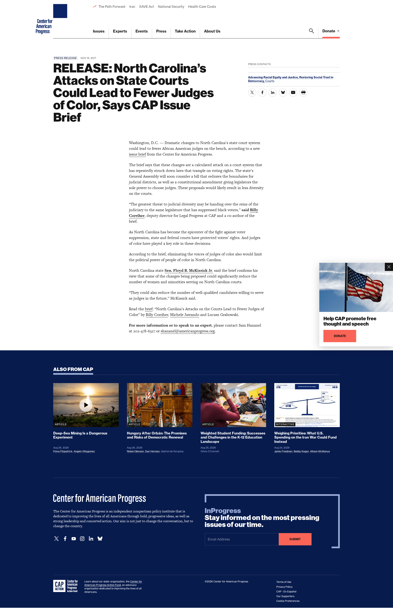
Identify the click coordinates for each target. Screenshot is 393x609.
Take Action (185, 31)
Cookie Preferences (287, 600)
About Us (212, 31)
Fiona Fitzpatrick (62, 451)
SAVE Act (146, 7)
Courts (269, 81)
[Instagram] (82, 538)
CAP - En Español (286, 591)
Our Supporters (285, 596)
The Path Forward (111, 7)
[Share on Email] (293, 92)
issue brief (137, 154)
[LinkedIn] (91, 538)
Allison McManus (320, 451)
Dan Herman (152, 451)
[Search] (311, 33)
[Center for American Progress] (60, 19)
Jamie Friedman (283, 451)
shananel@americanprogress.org (188, 331)
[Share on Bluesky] (283, 92)
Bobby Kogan (301, 451)
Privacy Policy (284, 586)
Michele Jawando (184, 314)
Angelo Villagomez (84, 451)
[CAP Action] (66, 586)
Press (161, 31)
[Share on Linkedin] (273, 92)
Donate (329, 31)
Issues (99, 31)
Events (142, 31)
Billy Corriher (157, 314)
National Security (171, 7)
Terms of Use (283, 581)
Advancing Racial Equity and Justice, (273, 77)
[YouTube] (73, 538)
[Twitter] (56, 538)
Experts (120, 31)
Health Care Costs (202, 7)
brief (148, 309)
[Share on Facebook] (262, 92)
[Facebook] (65, 538)
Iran (132, 7)
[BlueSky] (100, 538)
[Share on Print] (303, 92)
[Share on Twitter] (252, 92)
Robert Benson (135, 451)
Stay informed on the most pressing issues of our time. (262, 517)
